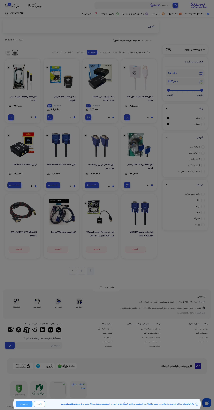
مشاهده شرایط (68, 404)
